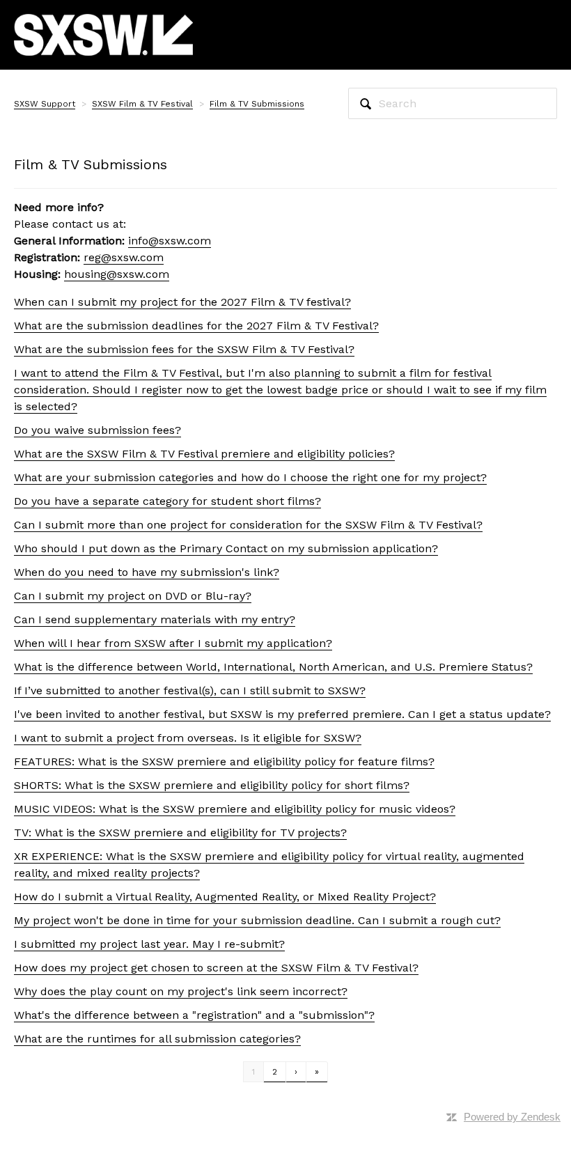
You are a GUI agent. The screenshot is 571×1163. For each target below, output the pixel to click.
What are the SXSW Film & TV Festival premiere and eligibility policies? (204, 453)
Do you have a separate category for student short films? (167, 501)
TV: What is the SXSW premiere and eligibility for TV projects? (180, 832)
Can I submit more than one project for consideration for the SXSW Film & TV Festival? (248, 524)
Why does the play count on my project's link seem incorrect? (180, 991)
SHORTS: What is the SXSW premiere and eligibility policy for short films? (211, 785)
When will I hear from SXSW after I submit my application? (173, 643)
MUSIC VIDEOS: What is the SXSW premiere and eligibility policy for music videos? (234, 808)
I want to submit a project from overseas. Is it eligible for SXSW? (187, 737)
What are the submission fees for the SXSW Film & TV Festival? (184, 349)
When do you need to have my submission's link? (146, 572)
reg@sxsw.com (124, 257)
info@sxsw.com (169, 240)
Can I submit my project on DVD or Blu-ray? (132, 595)
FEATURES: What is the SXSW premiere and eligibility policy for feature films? (224, 761)
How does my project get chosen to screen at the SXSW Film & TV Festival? (216, 967)
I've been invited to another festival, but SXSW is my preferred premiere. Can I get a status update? (282, 714)
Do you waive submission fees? (97, 430)
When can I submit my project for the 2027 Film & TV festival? (182, 302)
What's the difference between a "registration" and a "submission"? (194, 1015)
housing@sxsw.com (116, 274)
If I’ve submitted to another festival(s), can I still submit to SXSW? (190, 690)
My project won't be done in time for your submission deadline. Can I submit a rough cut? (257, 920)
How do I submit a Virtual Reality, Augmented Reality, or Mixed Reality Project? (225, 896)
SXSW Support (44, 104)
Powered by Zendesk (512, 1117)
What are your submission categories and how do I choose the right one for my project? (250, 477)
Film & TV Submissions (257, 104)
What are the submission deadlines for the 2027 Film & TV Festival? (196, 325)
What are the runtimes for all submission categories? (157, 1038)
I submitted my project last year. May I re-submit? (149, 944)
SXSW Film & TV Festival (142, 104)
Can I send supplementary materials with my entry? (154, 619)
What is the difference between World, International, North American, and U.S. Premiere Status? (273, 666)
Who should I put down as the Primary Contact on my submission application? (226, 548)
